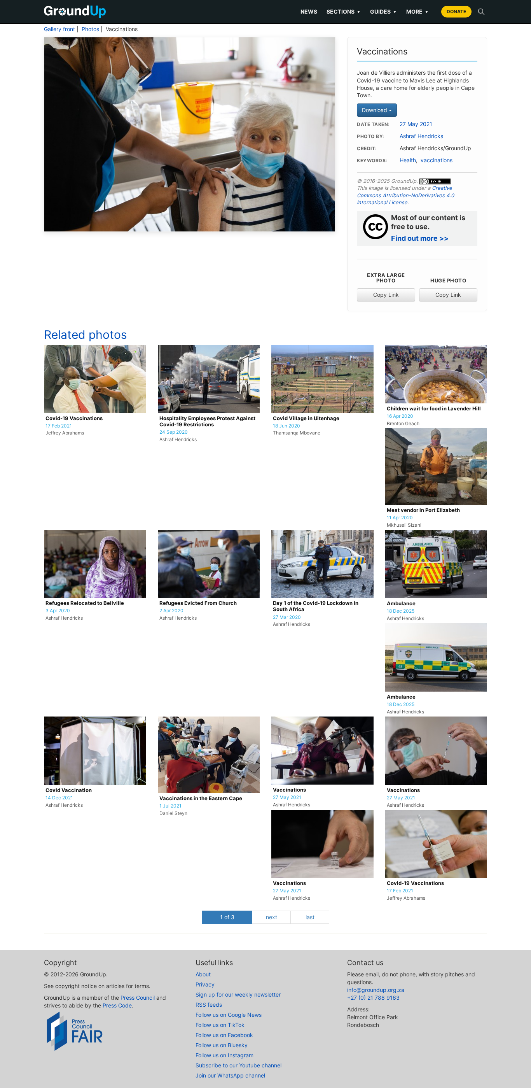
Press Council (138, 997)
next (271, 917)
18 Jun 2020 (286, 426)
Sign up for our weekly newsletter (238, 994)
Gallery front (59, 29)
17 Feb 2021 (58, 426)
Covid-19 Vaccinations (74, 418)
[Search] (481, 12)
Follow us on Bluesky (222, 1045)
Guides (383, 11)
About (203, 974)
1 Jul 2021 (170, 806)
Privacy (205, 984)
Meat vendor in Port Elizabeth (423, 510)
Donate (456, 11)
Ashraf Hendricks (421, 136)
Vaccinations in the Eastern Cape (200, 798)
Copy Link (386, 294)
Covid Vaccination (68, 790)
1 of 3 (227, 917)
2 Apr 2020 (171, 610)
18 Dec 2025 (400, 611)
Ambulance (401, 603)
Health (408, 160)
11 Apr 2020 (400, 517)
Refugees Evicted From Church (198, 603)
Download (375, 110)
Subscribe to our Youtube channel (238, 1065)
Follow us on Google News (229, 1014)
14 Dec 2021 (59, 798)
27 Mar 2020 (287, 617)
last (310, 917)
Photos (90, 29)
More (417, 11)
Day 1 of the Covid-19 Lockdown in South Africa (315, 606)
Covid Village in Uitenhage (306, 418)
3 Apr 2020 (57, 610)
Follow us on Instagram (224, 1055)
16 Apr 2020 (400, 416)
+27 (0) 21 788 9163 (373, 997)
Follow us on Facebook (224, 1035)
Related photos (85, 335)
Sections (344, 11)
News (308, 11)
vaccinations (436, 160)
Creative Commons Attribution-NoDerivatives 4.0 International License (405, 195)
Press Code (117, 1005)
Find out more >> (420, 238)
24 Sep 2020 (173, 432)
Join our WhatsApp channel (230, 1075)
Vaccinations (289, 790)
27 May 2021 (416, 124)
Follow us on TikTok (220, 1024)
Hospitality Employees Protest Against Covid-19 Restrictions (207, 421)
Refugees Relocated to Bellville (84, 603)
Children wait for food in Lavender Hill (434, 409)
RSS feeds (209, 1004)
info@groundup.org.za (375, 989)
